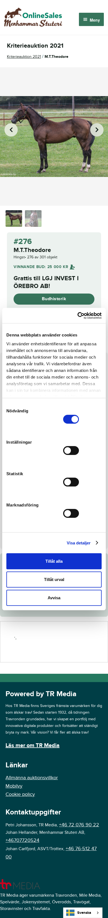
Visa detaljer (79, 542)
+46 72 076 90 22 (79, 825)
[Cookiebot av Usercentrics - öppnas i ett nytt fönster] (78, 315)
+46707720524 (22, 840)
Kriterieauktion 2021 (24, 56)
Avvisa (54, 597)
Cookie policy (20, 794)
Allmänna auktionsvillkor (32, 778)
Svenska (84, 913)
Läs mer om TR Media (33, 745)
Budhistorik (54, 299)
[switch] (71, 450)
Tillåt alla (54, 561)
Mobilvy (14, 786)
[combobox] (82, 912)
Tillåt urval (54, 579)
